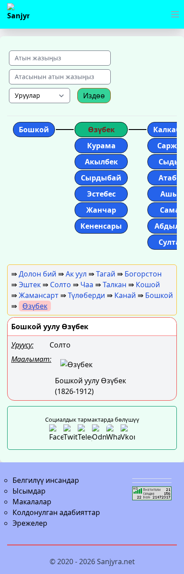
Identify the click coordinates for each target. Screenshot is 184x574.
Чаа (86, 284)
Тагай (105, 274)
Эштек (30, 284)
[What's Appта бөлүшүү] (113, 433)
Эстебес (101, 194)
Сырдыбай (101, 178)
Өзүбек (101, 129)
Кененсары (101, 226)
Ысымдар (29, 491)
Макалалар (32, 502)
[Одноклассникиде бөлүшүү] (99, 433)
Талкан (114, 284)
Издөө (94, 96)
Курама (101, 146)
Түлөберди (86, 295)
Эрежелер (30, 523)
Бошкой (34, 129)
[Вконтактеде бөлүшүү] (128, 433)
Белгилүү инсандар (46, 480)
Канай (125, 295)
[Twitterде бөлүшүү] (70, 433)
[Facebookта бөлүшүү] (56, 433)
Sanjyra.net (116, 561)
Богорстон (143, 274)
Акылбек (101, 162)
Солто (60, 284)
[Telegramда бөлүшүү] (85, 433)
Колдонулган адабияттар (56, 512)
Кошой (148, 284)
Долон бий (37, 274)
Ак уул (76, 274)
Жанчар (101, 210)
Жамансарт (39, 295)
